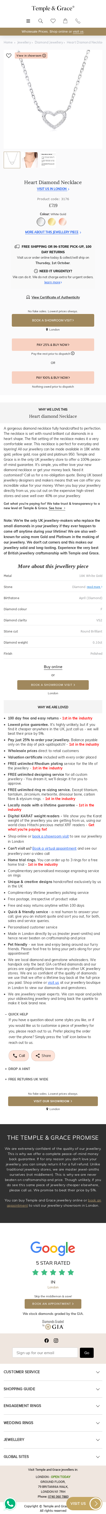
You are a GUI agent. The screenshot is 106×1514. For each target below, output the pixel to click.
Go (86, 1352)
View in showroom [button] (29, 55)
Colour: (53, 214)
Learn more (52, 282)
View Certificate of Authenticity (56, 297)
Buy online (53, 666)
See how (56, 508)
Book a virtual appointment (54, 848)
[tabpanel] (53, 99)
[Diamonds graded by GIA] (53, 1326)
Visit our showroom (52, 1101)
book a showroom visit (50, 836)
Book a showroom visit (51, 685)
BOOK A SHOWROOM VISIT (52, 320)
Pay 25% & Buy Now (52, 345)
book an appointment (51, 1304)
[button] (72, 354)
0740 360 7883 (58, 1496)
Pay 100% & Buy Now (52, 378)
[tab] (12, 160)
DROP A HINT (19, 1069)
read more (94, 586)
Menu (28, 18)
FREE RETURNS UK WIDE (28, 1079)
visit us (78, 31)
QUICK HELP (18, 1014)
